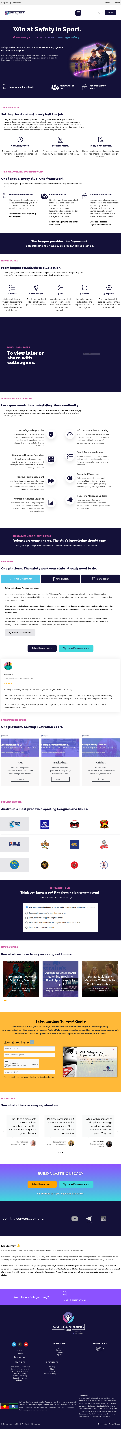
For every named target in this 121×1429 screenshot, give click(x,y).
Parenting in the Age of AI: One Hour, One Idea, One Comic (100, 980)
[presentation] (3, 983)
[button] (3, 1000)
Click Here (20, 779)
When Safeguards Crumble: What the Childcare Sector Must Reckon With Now (60, 978)
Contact (117, 3)
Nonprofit (4, 3)
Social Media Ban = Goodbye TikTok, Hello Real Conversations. (21, 980)
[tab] (20, 579)
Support (107, 3)
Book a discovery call (75, 1300)
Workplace (17, 3)
